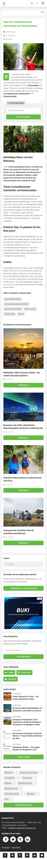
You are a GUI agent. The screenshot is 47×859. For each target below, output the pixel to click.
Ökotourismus (30, 309)
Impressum (6, 847)
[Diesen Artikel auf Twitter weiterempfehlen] (12, 855)
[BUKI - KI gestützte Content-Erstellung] (23, 613)
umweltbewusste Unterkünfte (16, 304)
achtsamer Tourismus (30, 773)
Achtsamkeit (11, 778)
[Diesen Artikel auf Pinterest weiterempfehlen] (27, 855)
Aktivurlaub (29, 778)
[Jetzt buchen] (23, 13)
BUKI (8, 799)
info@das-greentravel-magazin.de (21, 828)
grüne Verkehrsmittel (13, 309)
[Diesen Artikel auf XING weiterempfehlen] (20, 855)
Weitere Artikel (23, 757)
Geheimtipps (10, 32)
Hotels (11, 672)
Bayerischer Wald (26, 783)
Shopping (12, 679)
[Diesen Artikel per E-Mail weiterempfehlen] (42, 855)
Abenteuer (10, 773)
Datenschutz (16, 847)
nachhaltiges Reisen (13, 299)
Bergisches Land (13, 789)
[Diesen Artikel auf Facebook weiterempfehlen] (5, 855)
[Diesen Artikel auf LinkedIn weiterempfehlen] (34, 855)
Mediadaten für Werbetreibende (23, 588)
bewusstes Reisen (14, 794)
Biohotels (32, 794)
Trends (21, 314)
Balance (9, 783)
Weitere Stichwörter (23, 805)
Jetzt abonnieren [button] (23, 117)
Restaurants (26, 672)
